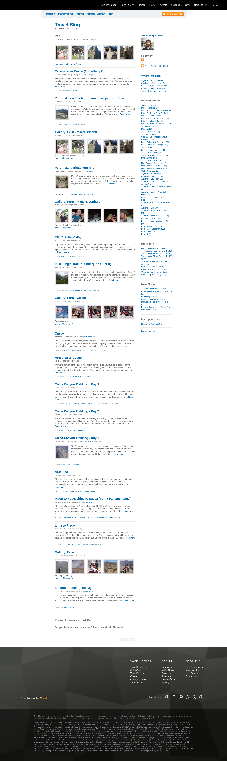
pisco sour (92, 404)
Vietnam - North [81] (149, 134)
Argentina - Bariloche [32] (152, 176)
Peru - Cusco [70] (148, 231)
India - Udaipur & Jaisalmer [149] (155, 118)
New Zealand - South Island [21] (154, 163)
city (61, 607)
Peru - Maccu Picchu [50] (151, 226)
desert (68, 518)
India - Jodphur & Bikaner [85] (153, 116)
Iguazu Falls (146, 259)
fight (71, 91)
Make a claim (192, 670)
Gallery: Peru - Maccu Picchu (76, 132)
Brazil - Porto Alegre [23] (151, 197)
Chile (153, 83)
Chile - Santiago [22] (149, 171)
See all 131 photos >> (65, 578)
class (61, 256)
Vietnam (162, 91)
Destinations (65, 13)
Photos (79, 13)
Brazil (160, 80)
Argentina (145, 80)
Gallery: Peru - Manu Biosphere (77, 201)
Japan (165, 83)
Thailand (145, 91)
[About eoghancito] (147, 50)
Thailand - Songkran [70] (151, 153)
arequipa (63, 377)
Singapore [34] (147, 126)
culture (67, 545)
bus (60, 91)
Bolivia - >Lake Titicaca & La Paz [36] (155, 222)
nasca (90, 518)
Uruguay (153, 91)
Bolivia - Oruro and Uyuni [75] (153, 218)
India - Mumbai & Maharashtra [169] (156, 124)
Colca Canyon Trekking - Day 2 (77, 411)
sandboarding (114, 518)
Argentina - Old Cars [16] (151, 208)
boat (68, 194)
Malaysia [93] (146, 129)
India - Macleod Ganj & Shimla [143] (156, 110)
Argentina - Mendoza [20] (151, 174)
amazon (62, 194)
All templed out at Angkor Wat (153, 289)
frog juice (72, 491)
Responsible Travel (180, 5)
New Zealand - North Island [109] (155, 168)
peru (97, 545)
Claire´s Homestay (68, 237)
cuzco (74, 377)
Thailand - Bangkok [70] (151, 160)
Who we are (168, 667)
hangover (82, 377)
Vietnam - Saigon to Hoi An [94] (154, 137)
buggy (61, 518)
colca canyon (73, 404)
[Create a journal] (173, 14)
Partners (166, 673)
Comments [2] (87, 75)
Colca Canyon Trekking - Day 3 (77, 384)
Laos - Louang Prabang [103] (153, 150)
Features (49, 13)
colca (69, 464)
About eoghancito (152, 35)
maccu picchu (65, 124)
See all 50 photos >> (64, 158)
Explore (141, 5)
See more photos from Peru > (68, 64)
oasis (74, 430)
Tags (110, 13)
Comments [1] (87, 171)
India (159, 83)
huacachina (82, 518)
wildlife (89, 194)
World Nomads (16, 5)
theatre (104, 350)
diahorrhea (75, 290)
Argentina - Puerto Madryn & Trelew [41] (156, 188)
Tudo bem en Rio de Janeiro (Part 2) (156, 254)
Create (163, 5)
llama (80, 491)
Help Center (200, 5)
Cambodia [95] (147, 139)
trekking (82, 124)
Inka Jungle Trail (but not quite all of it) (83, 264)
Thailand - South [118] (150, 132)
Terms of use (168, 679)
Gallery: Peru (64, 552)
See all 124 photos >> (65, 227)
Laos (143, 86)
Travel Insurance (107, 5)
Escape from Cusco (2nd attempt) (79, 71)
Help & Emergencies (196, 667)
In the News (168, 670)
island (91, 545)
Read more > (60, 86)
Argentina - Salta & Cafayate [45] (155, 216)
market (86, 491)
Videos (101, 13)
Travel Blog (67, 24)
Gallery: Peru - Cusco (70, 297)
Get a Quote (136, 670)
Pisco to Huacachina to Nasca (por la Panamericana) (92, 498)
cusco (66, 91)
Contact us (191, 676)
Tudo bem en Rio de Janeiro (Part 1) (156, 256)
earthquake (83, 545)
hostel (66, 607)
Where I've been (151, 75)
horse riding (76, 350)
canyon (62, 464)
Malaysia (150, 86)
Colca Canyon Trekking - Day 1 (77, 438)
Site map (166, 676)
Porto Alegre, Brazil (149, 297)
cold (67, 256)
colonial (63, 491)
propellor (103, 518)
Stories (152, 5)
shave (89, 377)
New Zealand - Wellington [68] (154, 166)
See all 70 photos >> (64, 324)
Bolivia (154, 80)
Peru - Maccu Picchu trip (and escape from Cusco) (91, 98)
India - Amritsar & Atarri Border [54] (155, 113)
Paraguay (145, 88)
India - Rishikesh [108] (150, 108)
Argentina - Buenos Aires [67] (153, 192)
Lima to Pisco (65, 525)
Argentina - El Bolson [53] (152, 179)
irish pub (96, 350)
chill (67, 290)
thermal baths (104, 404)
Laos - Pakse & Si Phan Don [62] (155, 142)
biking (61, 290)
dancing (83, 404)
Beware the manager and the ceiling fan (156, 292)
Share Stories (137, 682)
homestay (74, 256)
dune (74, 518)
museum (93, 491)
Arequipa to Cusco (68, 357)
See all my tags (148, 331)
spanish (81, 256)
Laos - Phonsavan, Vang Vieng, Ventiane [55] (154, 146)
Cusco (59, 333)
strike (74, 124)
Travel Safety (127, 5)
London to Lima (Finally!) (73, 588)
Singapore (160, 88)
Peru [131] (145, 234)
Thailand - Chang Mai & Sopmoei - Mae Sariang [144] (155, 156)
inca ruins (87, 350)
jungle (74, 194)
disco (68, 350)
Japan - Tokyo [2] (148, 105)
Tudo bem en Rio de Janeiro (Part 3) (156, 251)
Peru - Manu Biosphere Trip (74, 167)
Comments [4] (88, 591)
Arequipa (61, 472)
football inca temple (90, 290)
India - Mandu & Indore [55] (152, 121)
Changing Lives (138, 679)
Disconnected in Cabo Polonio (154, 248)
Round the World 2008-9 (151, 324)
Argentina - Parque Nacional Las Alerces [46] (155, 182)
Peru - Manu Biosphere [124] (153, 229)
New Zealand (161, 86)
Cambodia (145, 83)
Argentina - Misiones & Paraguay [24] (155, 211)
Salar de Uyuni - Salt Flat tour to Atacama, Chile (154, 262)
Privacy (165, 682)
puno (77, 91)
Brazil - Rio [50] (147, 200)
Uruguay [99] (146, 195)
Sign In (214, 5)
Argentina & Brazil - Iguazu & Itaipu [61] (155, 203)
